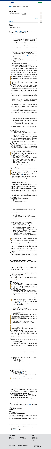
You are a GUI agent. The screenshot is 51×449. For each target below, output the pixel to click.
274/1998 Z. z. (30, 404)
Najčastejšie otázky (11, 437)
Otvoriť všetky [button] (36, 18)
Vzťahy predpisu (11, 21)
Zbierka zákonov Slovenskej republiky (15, 8)
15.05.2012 (35, 8)
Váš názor (22, 6)
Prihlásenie (40, 2)
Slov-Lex (17, 0)
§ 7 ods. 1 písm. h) (17, 278)
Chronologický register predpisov (23, 8)
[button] (41, 12)
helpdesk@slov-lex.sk (33, 442)
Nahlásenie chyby (11, 439)
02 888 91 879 (32, 440)
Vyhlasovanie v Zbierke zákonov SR (23, 439)
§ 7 (27, 55)
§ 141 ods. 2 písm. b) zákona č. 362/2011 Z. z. (21, 31)
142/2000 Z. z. (15, 424)
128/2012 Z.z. (32, 8)
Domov (10, 8)
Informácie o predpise (12, 19)
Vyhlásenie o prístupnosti (23, 438)
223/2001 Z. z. (15, 429)
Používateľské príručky (11, 438)
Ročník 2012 (28, 8)
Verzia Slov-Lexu (22, 437)
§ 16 (21, 372)
